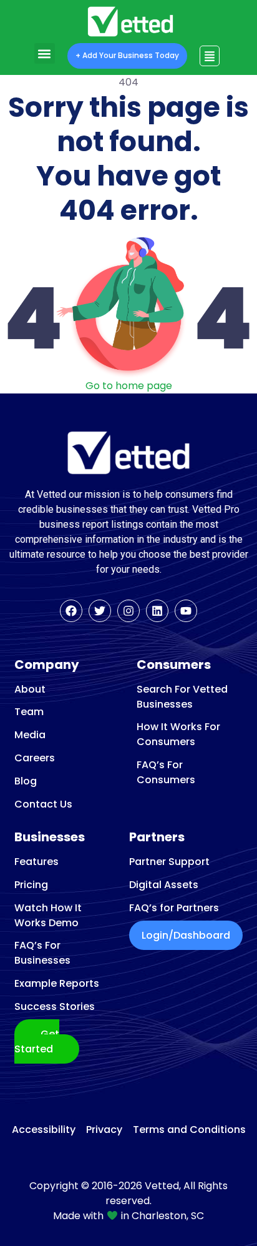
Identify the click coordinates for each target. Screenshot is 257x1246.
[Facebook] (71, 611)
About (30, 689)
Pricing (31, 885)
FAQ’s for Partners (174, 908)
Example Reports (56, 983)
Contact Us (43, 804)
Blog (25, 781)
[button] (44, 53)
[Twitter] (100, 611)
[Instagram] (128, 611)
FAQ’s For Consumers (166, 772)
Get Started (36, 1041)
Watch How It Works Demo (48, 915)
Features (36, 861)
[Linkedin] (157, 611)
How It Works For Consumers (178, 734)
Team (29, 712)
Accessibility (43, 1130)
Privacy (104, 1130)
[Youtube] (186, 611)
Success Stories (54, 1006)
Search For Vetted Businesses (182, 696)
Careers (34, 758)
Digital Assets (163, 885)
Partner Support (169, 861)
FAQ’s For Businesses (42, 952)
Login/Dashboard (186, 935)
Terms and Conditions (189, 1130)
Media (30, 735)
